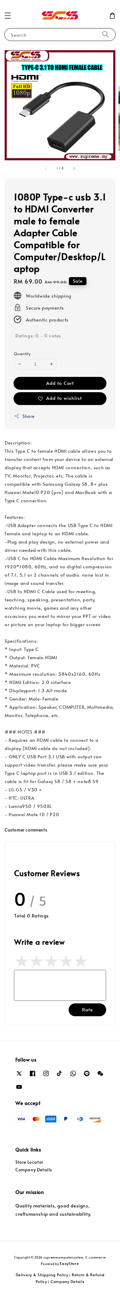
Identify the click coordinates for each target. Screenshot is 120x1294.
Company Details (33, 1170)
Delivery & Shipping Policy (42, 1274)
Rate (87, 1009)
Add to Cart (60, 383)
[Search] (105, 34)
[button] (7, 15)
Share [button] (28, 416)
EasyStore (69, 1263)
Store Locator (29, 1162)
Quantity (22, 353)
